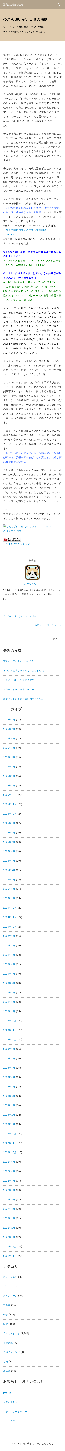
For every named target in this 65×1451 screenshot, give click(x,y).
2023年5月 (9, 1086)
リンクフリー (10, 1421)
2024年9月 (9, 936)
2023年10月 (10, 1039)
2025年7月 (9, 842)
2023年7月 (9, 1067)
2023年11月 (10, 1030)
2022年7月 (9, 1180)
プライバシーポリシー (15, 1411)
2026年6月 (9, 738)
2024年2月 (9, 1002)
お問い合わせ (10, 1402)
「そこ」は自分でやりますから (20, 680)
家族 (5, 1324)
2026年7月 (9, 729)
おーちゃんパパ (32, 583)
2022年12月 (10, 1133)
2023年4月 (9, 1096)
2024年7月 (9, 955)
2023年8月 (9, 1058)
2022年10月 (10, 1152)
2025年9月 (9, 823)
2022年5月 (9, 1199)
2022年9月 (9, 1162)
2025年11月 (10, 804)
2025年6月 (9, 851)
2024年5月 (9, 974)
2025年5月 (9, 861)
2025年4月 (9, 870)
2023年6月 (9, 1077)
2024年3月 (9, 992)
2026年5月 (9, 748)
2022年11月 (10, 1143)
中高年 (9, 32)
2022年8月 (9, 1171)
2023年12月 (10, 1020)
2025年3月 (9, 879)
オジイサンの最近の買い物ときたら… (23, 699)
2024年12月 (10, 908)
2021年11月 (10, 1256)
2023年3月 (9, 1105)
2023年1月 (9, 1124)
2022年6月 (9, 1190)
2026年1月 (9, 785)
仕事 (16, 32)
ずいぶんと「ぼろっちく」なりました (23, 670)
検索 (55, 638)
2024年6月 (9, 964)
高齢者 (6, 1371)
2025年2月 (9, 889)
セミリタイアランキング (16, 544)
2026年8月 (9, 719)
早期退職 (40, 32)
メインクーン (10, 1295)
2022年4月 (9, 1209)
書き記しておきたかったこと (18, 661)
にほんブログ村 (12, 531)
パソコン (8, 1286)
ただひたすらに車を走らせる (18, 689)
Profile (7, 1393)
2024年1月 (9, 1011)
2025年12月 (10, 795)
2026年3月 (9, 766)
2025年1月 (9, 898)
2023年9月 (9, 1049)
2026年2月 (9, 776)
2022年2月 (9, 1228)
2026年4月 (9, 757)
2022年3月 (9, 1218)
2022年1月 (9, 1237)
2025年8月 (9, 832)
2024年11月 (10, 917)
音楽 (5, 1361)
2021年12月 (10, 1246)
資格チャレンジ (11, 1352)
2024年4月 (9, 983)
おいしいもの (10, 1277)
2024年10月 (10, 926)
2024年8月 (9, 945)
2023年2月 (9, 1115)
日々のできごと (27, 32)
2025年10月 (10, 813)
